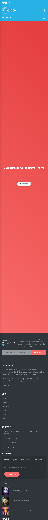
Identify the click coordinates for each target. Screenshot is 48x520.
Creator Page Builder (20, 491)
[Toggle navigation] (43, 3)
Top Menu (6, 3)
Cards (4, 410)
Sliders (4, 402)
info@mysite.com (11, 447)
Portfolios (5, 406)
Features (5, 398)
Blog (3, 419)
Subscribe (38, 352)
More (4, 415)
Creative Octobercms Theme (23, 511)
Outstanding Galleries (20, 501)
